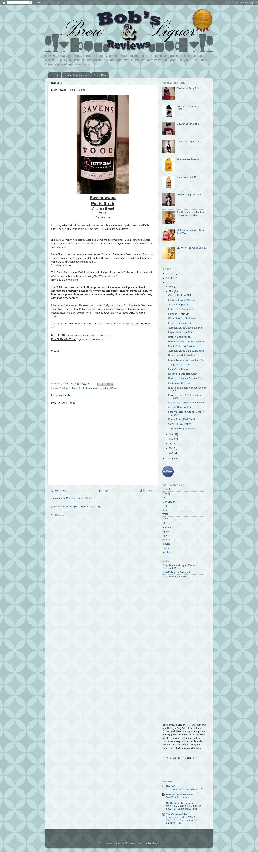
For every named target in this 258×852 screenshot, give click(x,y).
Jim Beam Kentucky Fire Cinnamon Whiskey (190, 214)
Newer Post (59, 491)
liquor (165, 535)
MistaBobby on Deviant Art (177, 572)
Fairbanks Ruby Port (188, 88)
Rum (165, 510)
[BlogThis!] (102, 384)
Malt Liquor (168, 501)
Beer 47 (170, 786)
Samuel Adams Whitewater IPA (185, 360)
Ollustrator (130, 843)
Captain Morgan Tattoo (189, 141)
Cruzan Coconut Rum (180, 407)
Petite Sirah (78, 388)
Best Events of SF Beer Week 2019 (184, 789)
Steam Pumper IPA (178, 304)
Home (55, 75)
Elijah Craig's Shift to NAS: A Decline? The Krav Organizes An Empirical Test (182, 820)
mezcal (166, 539)
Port (164, 506)
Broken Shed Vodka (179, 337)
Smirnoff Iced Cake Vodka (191, 248)
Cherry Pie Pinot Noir (180, 295)
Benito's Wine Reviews (179, 794)
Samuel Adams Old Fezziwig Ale (186, 350)
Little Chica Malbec (178, 369)
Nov (171, 291)
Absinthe (167, 489)
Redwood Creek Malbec (181, 300)
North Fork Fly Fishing (174, 576)
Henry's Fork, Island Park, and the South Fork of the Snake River (183, 807)
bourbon (167, 527)
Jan (171, 453)
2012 (169, 282)
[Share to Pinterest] (112, 384)
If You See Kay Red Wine (182, 318)
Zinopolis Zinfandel (178, 364)
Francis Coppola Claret (189, 194)
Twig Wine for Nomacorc (178, 797)
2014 (169, 273)
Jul (171, 443)
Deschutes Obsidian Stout (182, 374)
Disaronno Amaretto (188, 123)
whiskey (166, 552)
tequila (166, 543)
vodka (165, 548)
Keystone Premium (178, 314)
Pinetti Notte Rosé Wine (181, 346)
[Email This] (98, 384)
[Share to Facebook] (108, 384)
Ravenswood (93, 388)
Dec (171, 286)
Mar (171, 448)
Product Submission (76, 75)
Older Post (146, 491)
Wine (113, 388)
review (105, 388)
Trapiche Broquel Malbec (182, 428)
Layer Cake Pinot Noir (180, 332)
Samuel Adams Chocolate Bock (185, 327)
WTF (165, 514)
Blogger (156, 843)
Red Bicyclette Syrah (179, 383)
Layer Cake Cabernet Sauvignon (186, 402)
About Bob (100, 75)
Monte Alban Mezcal (188, 159)
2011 (169, 458)
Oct (171, 434)
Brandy (166, 493)
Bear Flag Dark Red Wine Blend (186, 341)
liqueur (166, 531)
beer (164, 523)
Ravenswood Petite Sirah (182, 355)
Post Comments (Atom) (79, 498)
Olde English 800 (186, 177)
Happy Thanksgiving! (180, 323)
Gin (164, 497)
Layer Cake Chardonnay (182, 309)
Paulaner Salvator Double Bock (185, 378)
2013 (169, 278)
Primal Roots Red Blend (181, 419)
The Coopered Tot (177, 814)
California (65, 388)
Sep (171, 439)
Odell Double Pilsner (179, 424)
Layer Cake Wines (67, 305)
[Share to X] (105, 384)
